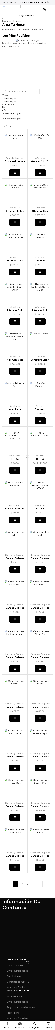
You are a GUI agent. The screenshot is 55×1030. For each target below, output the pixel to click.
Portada (32, 15)
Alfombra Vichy (40, 359)
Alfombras (40, 158)
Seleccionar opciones (14, 172)
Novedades (14, 456)
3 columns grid (9, 101)
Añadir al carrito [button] (14, 420)
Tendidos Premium (15, 158)
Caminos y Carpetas (15, 555)
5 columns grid (13, 113)
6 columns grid (13, 118)
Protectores (15, 505)
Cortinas (40, 406)
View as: (6, 95)
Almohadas (15, 406)
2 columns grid (9, 98)
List (4, 107)
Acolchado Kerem (15, 161)
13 (32, 884)
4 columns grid (9, 104)
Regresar (23, 15)
